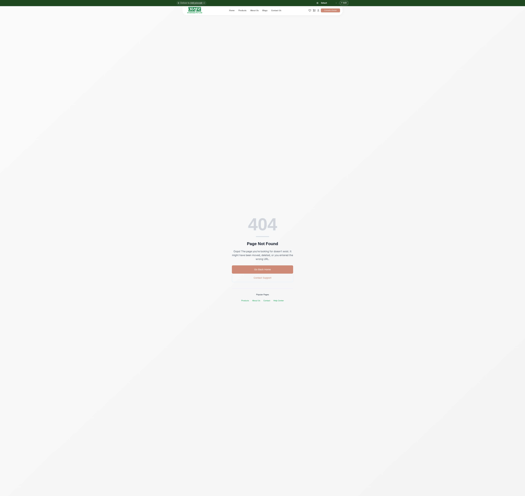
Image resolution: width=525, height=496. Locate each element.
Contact (266, 300)
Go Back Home (262, 269)
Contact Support (262, 277)
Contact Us (276, 10)
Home (231, 10)
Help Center (278, 300)
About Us (254, 10)
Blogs (264, 10)
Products (242, 10)
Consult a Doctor (330, 10)
